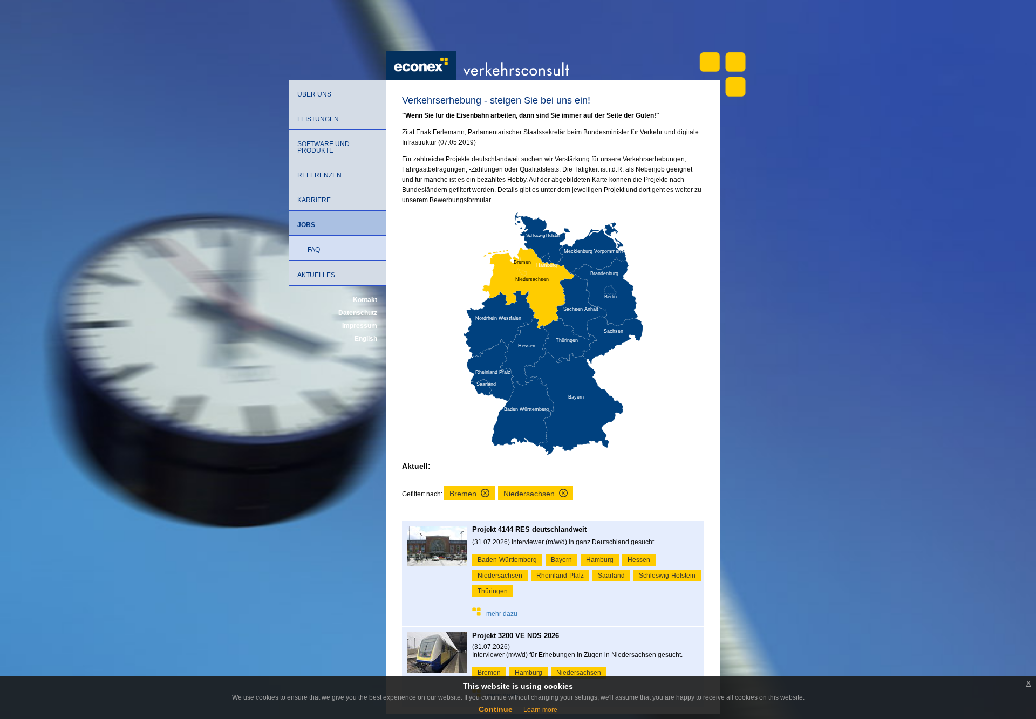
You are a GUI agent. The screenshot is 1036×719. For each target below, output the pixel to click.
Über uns (314, 94)
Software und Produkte (323, 147)
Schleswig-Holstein (667, 575)
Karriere (314, 200)
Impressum (359, 326)
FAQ (314, 250)
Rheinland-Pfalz (560, 575)
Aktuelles (316, 275)
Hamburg (600, 560)
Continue (496, 709)
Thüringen (493, 591)
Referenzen (319, 175)
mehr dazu (501, 614)
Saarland (611, 575)
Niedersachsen (500, 575)
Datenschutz (357, 313)
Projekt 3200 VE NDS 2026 (515, 636)
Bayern (561, 560)
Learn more (540, 710)
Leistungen (318, 119)
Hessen (639, 560)
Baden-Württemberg (507, 560)
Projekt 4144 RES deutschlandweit (529, 529)
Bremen (489, 672)
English (366, 338)
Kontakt (365, 300)
